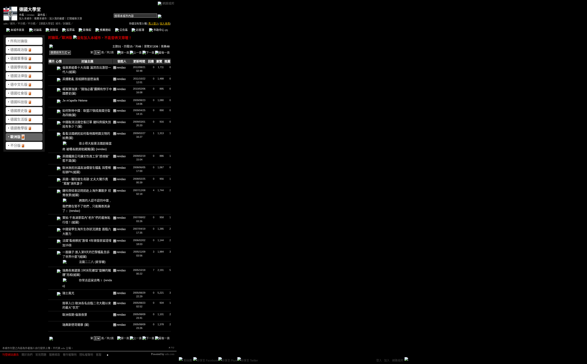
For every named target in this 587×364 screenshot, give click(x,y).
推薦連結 (105, 30)
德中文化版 (19, 84)
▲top (171, 347)
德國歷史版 (19, 111)
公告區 (123, 30)
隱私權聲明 (86, 354)
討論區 (37, 30)
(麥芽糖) (100, 262)
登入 (379, 360)
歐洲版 (15, 137)
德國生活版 (19, 119)
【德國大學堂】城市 (49, 23)
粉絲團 (188, 360)
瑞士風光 (68, 293)
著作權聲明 (70, 354)
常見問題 (40, 354)
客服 (98, 354)
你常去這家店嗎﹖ (91, 280)
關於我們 (27, 354)
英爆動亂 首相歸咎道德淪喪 (80, 79)
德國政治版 (19, 50)
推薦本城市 (40, 18)
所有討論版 (19, 41)
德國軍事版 (19, 58)
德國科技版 (19, 102)
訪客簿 (139, 30)
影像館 (86, 30)
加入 (387, 360)
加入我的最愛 (56, 18)
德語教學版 (19, 128)
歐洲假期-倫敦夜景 (74, 314)
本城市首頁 (17, 30)
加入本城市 (25, 18)
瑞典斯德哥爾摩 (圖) (75, 324)
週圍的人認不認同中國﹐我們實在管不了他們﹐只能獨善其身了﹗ (87, 205)
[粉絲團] (181, 359)
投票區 (70, 30)
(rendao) (101, 149)
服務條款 (54, 354)
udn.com (169, 354)
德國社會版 (19, 93)
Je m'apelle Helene (74, 100)
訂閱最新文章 (74, 18)
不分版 (15, 145)
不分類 (21, 23)
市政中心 (160, 30)
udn (5, 23)
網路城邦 (168, 3)
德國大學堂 (30, 9)
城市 (12, 23)
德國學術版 (19, 67)
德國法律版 (19, 76)
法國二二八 (87, 262)
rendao (30, 15)
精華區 (53, 30)
